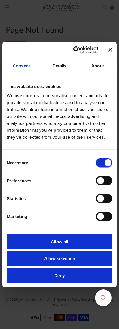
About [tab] (97, 65)
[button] (103, 297)
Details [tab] (60, 65)
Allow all (59, 241)
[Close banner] (110, 50)
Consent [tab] (21, 65)
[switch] (104, 180)
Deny (59, 275)
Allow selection (59, 258)
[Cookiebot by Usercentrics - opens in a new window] (74, 50)
